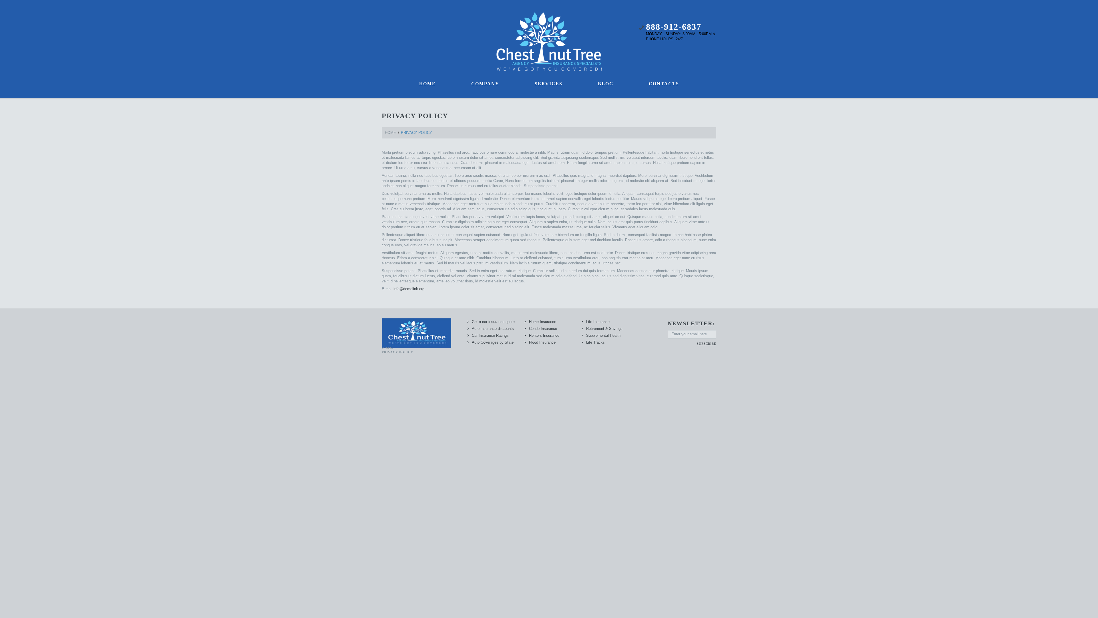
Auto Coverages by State (493, 342)
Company (485, 83)
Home (427, 83)
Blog (605, 83)
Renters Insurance (544, 335)
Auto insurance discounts (493, 328)
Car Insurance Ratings (490, 335)
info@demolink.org (408, 289)
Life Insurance (598, 322)
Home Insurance (542, 322)
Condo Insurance (543, 328)
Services (548, 83)
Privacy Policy (397, 352)
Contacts (664, 83)
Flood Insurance (542, 342)
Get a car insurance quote (493, 322)
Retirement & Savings (604, 328)
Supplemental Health (603, 335)
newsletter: (691, 323)
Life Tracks (595, 342)
